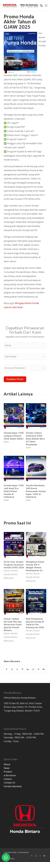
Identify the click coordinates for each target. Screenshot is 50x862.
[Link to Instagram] (36, 856)
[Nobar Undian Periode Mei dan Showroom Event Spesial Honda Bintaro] (14, 601)
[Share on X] (11, 669)
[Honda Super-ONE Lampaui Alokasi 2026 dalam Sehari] (14, 416)
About (7, 764)
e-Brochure (10, 775)
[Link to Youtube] (44, 856)
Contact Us (9, 782)
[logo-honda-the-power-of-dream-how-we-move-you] (20, 5)
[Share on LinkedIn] (27, 669)
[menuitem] (40, 5)
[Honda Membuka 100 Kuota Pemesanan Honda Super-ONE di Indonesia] (36, 468)
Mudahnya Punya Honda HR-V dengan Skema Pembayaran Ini (35, 566)
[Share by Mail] (43, 669)
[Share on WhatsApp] (17, 669)
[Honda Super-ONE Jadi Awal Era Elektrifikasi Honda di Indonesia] (14, 468)
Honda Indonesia (13, 786)
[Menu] (46, 5)
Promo (7, 571)
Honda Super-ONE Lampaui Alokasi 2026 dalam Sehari (14, 435)
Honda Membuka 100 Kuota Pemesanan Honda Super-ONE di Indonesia (36, 491)
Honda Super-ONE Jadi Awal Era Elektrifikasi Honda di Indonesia (14, 491)
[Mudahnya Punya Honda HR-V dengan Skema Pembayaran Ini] (36, 544)
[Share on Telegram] (38, 669)
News (6, 442)
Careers (8, 779)
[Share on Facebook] (6, 669)
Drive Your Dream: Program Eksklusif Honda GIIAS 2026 (14, 564)
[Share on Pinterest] (22, 669)
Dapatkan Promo (15, 379)
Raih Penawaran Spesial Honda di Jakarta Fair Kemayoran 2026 (35, 623)
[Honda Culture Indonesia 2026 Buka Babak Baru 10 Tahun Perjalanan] (36, 416)
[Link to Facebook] (32, 856)
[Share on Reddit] (33, 669)
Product (8, 771)
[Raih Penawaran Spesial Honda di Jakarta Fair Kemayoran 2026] (36, 601)
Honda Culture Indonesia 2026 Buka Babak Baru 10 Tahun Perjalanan (35, 438)
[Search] (40, 5)
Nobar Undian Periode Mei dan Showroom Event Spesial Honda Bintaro (13, 624)
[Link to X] (40, 856)
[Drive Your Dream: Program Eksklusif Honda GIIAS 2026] (14, 544)
